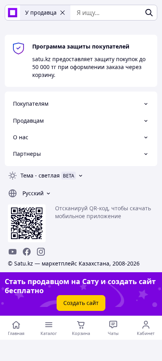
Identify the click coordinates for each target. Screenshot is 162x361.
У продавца (41, 12)
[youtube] (12, 251)
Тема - (40, 175)
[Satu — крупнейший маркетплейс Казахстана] (12, 12)
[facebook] (26, 251)
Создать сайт (81, 303)
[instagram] (41, 251)
